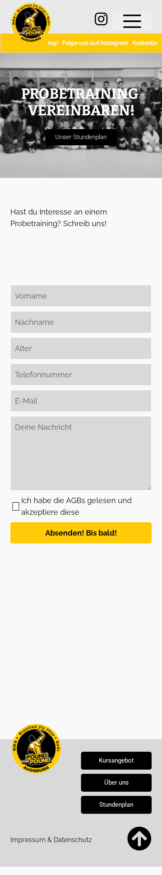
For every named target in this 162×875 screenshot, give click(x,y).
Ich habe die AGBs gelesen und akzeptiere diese (76, 506)
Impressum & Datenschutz (51, 840)
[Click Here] (132, 21)
